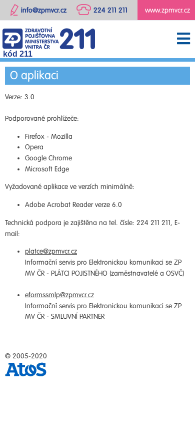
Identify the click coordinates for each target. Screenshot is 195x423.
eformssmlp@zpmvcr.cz (59, 295)
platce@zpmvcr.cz (51, 251)
